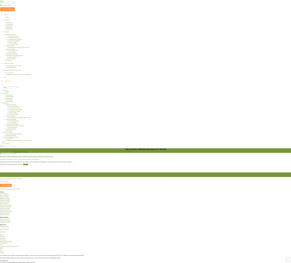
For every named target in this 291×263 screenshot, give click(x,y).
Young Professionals (13, 50)
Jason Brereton (9, 25)
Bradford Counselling (5, 198)
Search (1, 0)
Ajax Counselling (4, 193)
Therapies (2, 236)
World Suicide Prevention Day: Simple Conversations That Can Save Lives (26, 156)
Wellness (36, 159)
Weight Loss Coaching (79, 176)
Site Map (2, 252)
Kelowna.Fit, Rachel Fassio (6, 241)
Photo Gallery (3, 239)
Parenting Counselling (10, 58)
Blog (5, 77)
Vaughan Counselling (5, 213)
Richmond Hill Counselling (6, 211)
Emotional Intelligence (10, 67)
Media (7, 17)
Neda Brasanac (9, 29)
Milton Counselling (4, 203)
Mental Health (30, 159)
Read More (25, 164)
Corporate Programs (9, 63)
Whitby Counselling (4, 214)
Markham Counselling (5, 201)
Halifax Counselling (4, 226)
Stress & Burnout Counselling (15, 39)
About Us (6, 14)
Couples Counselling (10, 45)
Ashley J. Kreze (9, 22)
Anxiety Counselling (13, 36)
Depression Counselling (14, 37)
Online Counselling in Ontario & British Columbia (11, 178)
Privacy (1, 251)
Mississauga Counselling (5, 205)
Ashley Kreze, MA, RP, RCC (15, 159)
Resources (2, 238)
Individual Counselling (10, 34)
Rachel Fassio (9, 27)
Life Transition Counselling (100, 176)
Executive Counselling (10, 49)
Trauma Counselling (13, 44)
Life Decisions (24, 159)
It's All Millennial (3, 243)
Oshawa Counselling (4, 208)
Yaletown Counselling (5, 222)
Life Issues (6, 31)
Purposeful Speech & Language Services (9, 246)
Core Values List (9, 72)
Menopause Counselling (14, 40)
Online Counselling (4, 229)
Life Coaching (9, 60)
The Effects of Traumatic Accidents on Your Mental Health (18, 74)
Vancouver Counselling (5, 220)
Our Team (6, 19)
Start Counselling (7, 9)
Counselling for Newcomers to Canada (14, 55)
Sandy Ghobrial (9, 24)
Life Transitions (12, 52)
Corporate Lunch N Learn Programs (13, 65)
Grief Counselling (12, 42)
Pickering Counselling (5, 209)
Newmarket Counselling (5, 206)
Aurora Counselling (4, 195)
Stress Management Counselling (136, 176)
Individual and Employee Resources (12, 70)
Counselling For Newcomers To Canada (165, 176)
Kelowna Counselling (5, 219)
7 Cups (1, 244)
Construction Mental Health (12, 53)
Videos (1, 247)
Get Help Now (7, 81)
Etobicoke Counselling (5, 200)
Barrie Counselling (4, 196)
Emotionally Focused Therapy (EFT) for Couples (19, 47)
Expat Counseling (12, 57)
